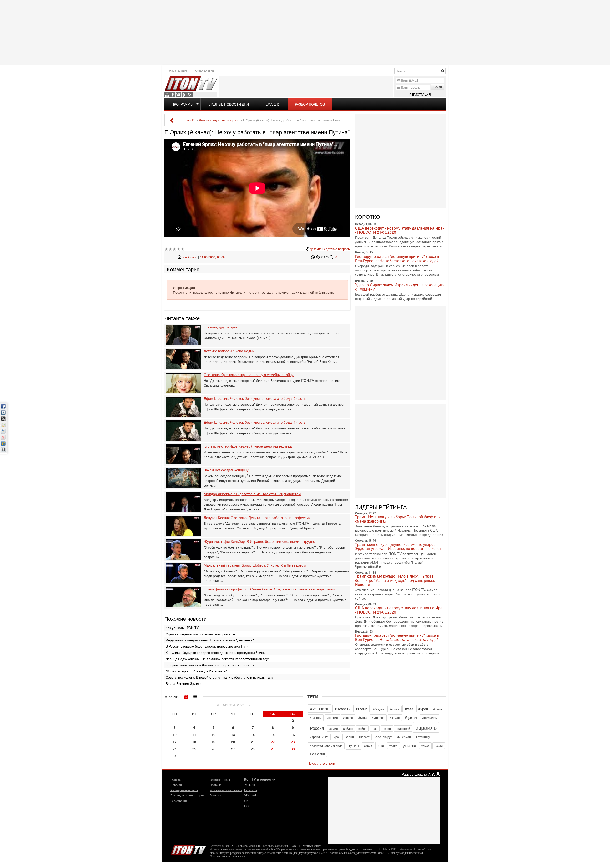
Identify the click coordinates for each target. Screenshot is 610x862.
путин (353, 745)
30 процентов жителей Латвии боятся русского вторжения (211, 664)
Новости (176, 785)
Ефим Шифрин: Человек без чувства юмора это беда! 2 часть (255, 399)
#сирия (348, 718)
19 (213, 741)
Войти (437, 87)
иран (337, 737)
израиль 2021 (319, 737)
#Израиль (319, 708)
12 (213, 734)
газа (374, 728)
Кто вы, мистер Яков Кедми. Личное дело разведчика (248, 446)
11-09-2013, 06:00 (212, 257)
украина (409, 745)
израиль (426, 727)
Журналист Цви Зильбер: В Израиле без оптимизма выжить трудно (259, 541)
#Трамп (361, 708)
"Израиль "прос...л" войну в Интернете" (196, 671)
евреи (387, 728)
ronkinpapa (190, 257)
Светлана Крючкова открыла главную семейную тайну (249, 375)
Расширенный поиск (184, 790)
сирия (368, 746)
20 (233, 741)
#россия (332, 718)
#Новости (342, 708)
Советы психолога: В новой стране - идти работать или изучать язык (219, 677)
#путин (438, 709)
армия (333, 728)
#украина (378, 718)
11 (194, 734)
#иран (423, 708)
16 (293, 734)
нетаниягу (423, 737)
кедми (350, 737)
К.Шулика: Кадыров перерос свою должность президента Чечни (216, 652)
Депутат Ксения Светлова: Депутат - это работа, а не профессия (257, 518)
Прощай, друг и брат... (222, 327)
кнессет (364, 737)
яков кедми (317, 754)
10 (175, 734)
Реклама (215, 795)
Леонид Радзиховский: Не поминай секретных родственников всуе (218, 658)
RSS (190, 94)
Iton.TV (188, 849)
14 (253, 734)
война (362, 728)
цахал (439, 746)
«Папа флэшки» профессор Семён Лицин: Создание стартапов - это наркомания (270, 589)
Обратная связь (205, 70)
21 (253, 741)
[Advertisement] (305, 32)
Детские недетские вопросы (330, 249)
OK (184, 94)
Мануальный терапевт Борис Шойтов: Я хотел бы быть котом (255, 565)
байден (348, 728)
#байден (378, 709)
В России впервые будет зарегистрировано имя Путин (208, 646)
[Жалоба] (313, 257)
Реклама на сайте (176, 70)
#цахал (411, 717)
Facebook (172, 94)
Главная (176, 779)
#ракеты (315, 718)
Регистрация (420, 94)
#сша (362, 717)
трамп (393, 746)
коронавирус (383, 737)
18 (194, 741)
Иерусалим (429, 718)
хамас (425, 746)
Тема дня (271, 104)
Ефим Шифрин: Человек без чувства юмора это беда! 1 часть (255, 422)
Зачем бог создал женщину (226, 470)
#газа (409, 708)
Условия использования (226, 790)
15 (273, 734)
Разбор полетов (310, 104)
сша (380, 745)
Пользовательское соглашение (227, 856)
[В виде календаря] (186, 696)
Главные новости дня (228, 104)
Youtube (167, 94)
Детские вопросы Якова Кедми (229, 351)
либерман (404, 737)
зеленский (403, 728)
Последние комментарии (187, 795)
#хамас (395, 718)
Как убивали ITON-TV (182, 627)
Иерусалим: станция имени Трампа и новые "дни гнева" (210, 640)
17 (175, 741)
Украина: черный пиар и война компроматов (200, 633)
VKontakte (178, 94)
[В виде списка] (195, 696)
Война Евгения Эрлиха (184, 683)
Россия (317, 728)
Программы (182, 104)
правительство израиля (326, 746)
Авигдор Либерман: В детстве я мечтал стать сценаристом (252, 494)
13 (233, 734)
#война (394, 709)
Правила (216, 785)
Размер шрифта (414, 774)
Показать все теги (321, 763)
